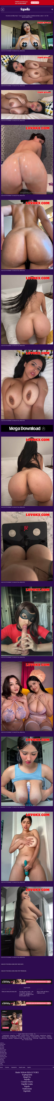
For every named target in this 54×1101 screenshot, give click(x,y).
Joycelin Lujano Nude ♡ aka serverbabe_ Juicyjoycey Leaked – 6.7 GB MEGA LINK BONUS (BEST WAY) (26, 993)
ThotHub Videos (27, 1038)
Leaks (1, 1063)
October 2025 (3, 1055)
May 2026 (2, 1048)
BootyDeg (4, 1038)
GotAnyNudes (21, 1036)
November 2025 (3, 1053)
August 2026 (2, 1044)
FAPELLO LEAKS (34, 1035)
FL (35, 1034)
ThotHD (10, 1038)
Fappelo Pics (42, 1038)
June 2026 (2, 1047)
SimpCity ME (5, 1036)
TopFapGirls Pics (35, 1036)
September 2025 (3, 1056)
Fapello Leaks (22, 1067)
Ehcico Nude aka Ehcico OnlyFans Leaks (43, 992)
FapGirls (27, 1091)
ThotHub (48, 1036)
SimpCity (12, 1035)
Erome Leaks (28, 1039)
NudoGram (43, 1035)
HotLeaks (35, 1038)
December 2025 (3, 1052)
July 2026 (2, 1045)
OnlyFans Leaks (18, 1038)
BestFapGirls (13, 1036)
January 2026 (2, 1051)
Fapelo (49, 1035)
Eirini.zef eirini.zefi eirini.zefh (9, 991)
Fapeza (43, 1036)
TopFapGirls (6, 1035)
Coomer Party (25, 1035)
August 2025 (2, 1058)
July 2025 (2, 1059)
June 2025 (2, 1060)
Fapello (18, 1035)
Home (1, 1067)
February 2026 (3, 1049)
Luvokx (28, 1036)
